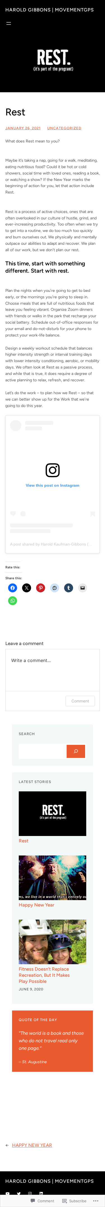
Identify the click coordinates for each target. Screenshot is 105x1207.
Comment (80, 701)
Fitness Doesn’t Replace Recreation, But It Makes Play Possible (44, 975)
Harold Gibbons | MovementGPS (49, 10)
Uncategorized (64, 128)
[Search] (76, 751)
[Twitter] (19, 1193)
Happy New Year (36, 905)
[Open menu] (8, 23)
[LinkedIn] (41, 1193)
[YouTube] (7, 1193)
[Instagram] (30, 1193)
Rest (23, 841)
